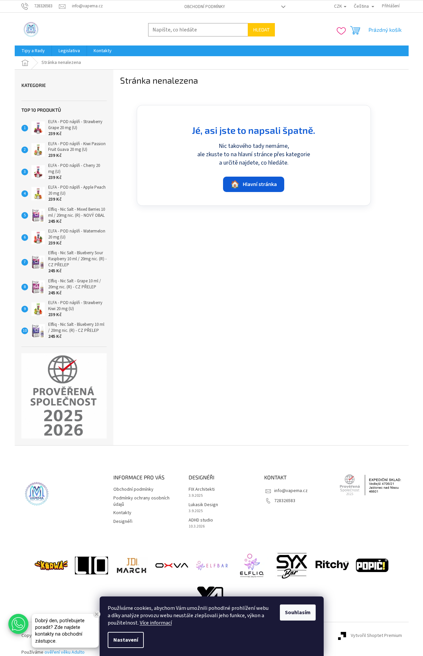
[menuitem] (33, 50)
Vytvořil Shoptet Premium (376, 635)
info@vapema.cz (291, 490)
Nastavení (125, 640)
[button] (18, 624)
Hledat (261, 29)
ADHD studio (201, 520)
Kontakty (122, 512)
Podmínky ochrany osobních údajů (141, 501)
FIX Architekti (202, 489)
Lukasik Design (203, 505)
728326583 (284, 500)
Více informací (156, 623)
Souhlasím (298, 612)
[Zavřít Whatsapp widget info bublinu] (96, 614)
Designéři (122, 521)
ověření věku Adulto (64, 652)
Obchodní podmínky (204, 7)
